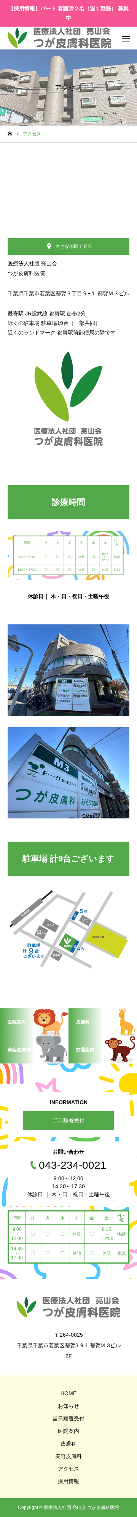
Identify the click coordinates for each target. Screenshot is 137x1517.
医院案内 (68, 1431)
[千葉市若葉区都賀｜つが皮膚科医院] (59, 38)
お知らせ (68, 1406)
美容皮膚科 (68, 1456)
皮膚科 (68, 1444)
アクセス (68, 1469)
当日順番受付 (68, 1120)
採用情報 (68, 1481)
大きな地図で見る (74, 246)
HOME (68, 1393)
